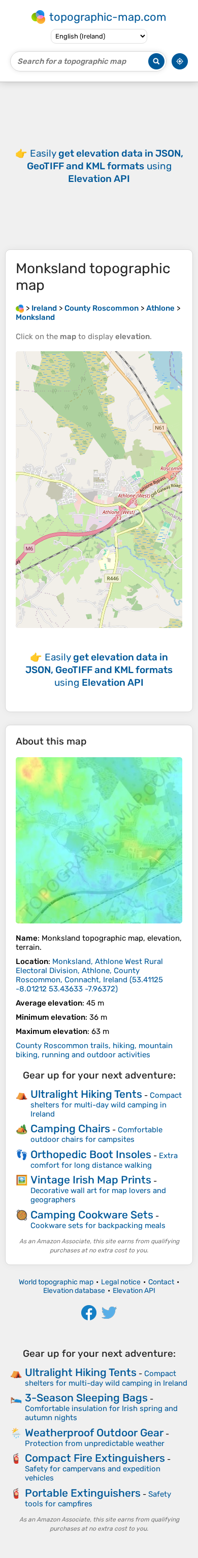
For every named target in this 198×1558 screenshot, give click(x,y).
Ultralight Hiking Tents (86, 1094)
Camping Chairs (70, 1128)
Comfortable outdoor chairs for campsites (96, 1134)
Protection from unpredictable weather (94, 1443)
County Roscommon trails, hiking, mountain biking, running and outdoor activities (94, 1050)
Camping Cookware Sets (91, 1214)
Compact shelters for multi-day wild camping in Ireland (106, 1105)
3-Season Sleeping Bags (86, 1397)
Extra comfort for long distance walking (104, 1160)
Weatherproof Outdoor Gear (94, 1432)
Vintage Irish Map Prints (90, 1179)
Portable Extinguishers (83, 1493)
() (89, 975)
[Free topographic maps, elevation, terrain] (20, 308)
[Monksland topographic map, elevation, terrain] (99, 840)
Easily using (105, 165)
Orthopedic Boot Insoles (90, 1154)
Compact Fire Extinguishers (95, 1458)
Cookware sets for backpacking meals (98, 1225)
